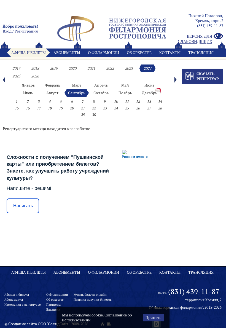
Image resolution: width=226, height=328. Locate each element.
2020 (72, 68)
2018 (35, 68)
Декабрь (149, 92)
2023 (129, 68)
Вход (7, 31)
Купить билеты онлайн (90, 295)
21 (83, 108)
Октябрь (101, 92)
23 (105, 108)
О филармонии (103, 52)
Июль (28, 92)
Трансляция (201, 52)
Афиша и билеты (28, 52)
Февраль (52, 85)
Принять (153, 317)
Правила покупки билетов (93, 300)
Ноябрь (125, 92)
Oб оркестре (139, 52)
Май (125, 85)
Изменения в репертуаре (22, 305)
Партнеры (53, 305)
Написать (23, 205)
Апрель (101, 85)
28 (160, 108)
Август (52, 92)
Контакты (170, 52)
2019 (54, 68)
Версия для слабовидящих (195, 39)
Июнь (149, 85)
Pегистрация (26, 31)
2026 (35, 76)
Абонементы (66, 52)
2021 (91, 68)
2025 (16, 76)
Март (76, 85)
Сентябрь (76, 92)
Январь (28, 85)
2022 (110, 68)
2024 (147, 68)
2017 (16, 68)
